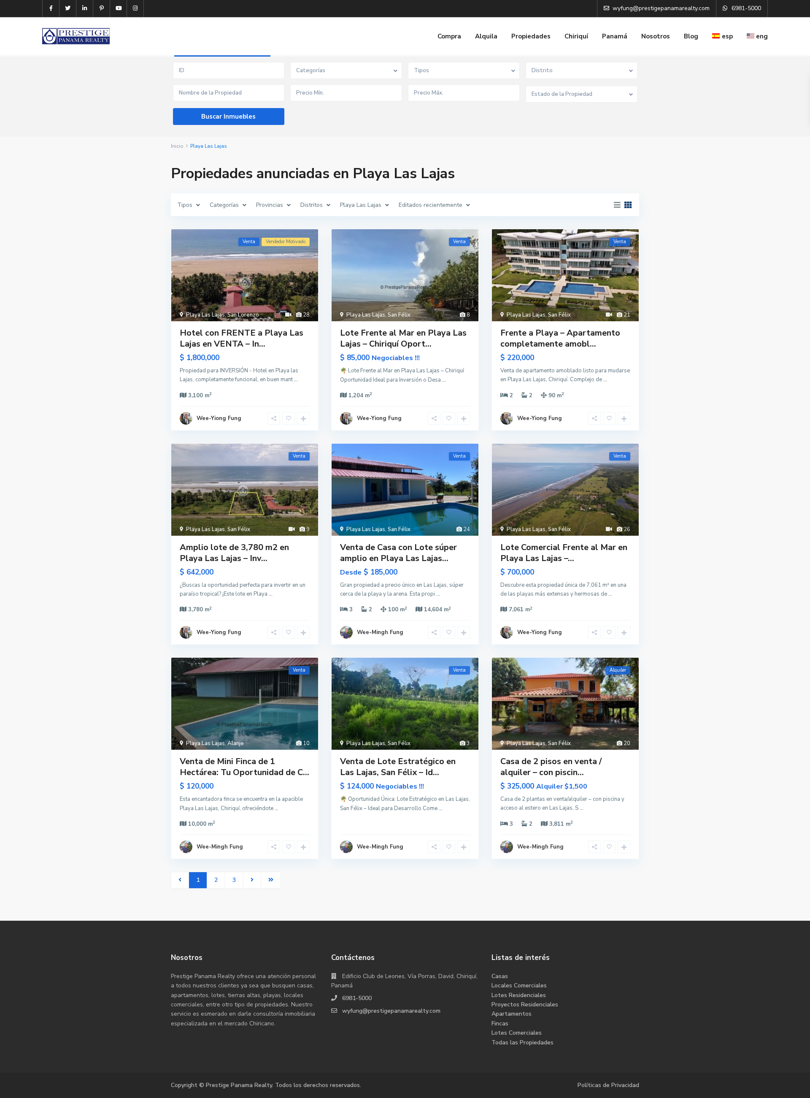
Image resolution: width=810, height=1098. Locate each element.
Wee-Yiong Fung (219, 418)
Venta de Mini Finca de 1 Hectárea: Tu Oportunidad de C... (244, 767)
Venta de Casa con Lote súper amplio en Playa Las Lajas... (398, 553)
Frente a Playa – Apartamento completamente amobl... (560, 338)
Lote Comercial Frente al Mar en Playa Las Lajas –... (563, 553)
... (296, 379)
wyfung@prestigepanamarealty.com (391, 1011)
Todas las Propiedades (522, 1042)
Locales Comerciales (519, 985)
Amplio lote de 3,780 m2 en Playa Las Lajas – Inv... (234, 553)
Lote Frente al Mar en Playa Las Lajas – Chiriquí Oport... (403, 338)
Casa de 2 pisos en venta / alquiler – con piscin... (551, 767)
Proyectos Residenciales (524, 1004)
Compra (449, 36)
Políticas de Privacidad (608, 1085)
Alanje (235, 743)
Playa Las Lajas (205, 315)
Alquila (486, 36)
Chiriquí (576, 36)
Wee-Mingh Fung (380, 632)
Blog (691, 36)
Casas (499, 976)
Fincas (499, 1023)
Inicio (177, 146)
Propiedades (531, 36)
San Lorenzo (243, 315)
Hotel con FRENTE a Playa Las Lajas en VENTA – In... (241, 338)
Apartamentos (511, 1014)
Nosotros (655, 36)
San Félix (399, 315)
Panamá (614, 36)
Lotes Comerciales (516, 1033)
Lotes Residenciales (518, 995)
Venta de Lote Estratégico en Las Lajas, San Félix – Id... (398, 767)
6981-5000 (357, 998)
